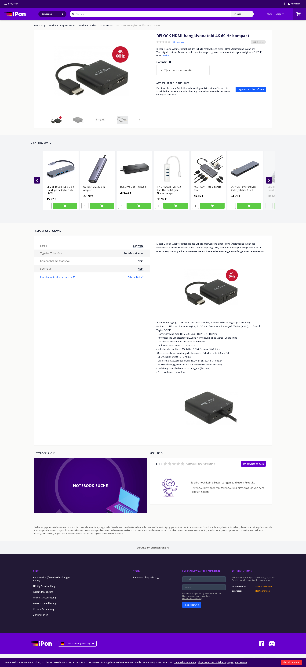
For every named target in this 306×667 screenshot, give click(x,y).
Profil (136, 570)
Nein (140, 261)
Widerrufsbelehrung (43, 591)
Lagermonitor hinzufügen (251, 89)
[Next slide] (269, 180)
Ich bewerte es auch (253, 463)
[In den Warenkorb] (65, 206)
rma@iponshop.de (263, 586)
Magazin (280, 13)
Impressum (241, 662)
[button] (56, 120)
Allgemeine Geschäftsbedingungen (215, 662)
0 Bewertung (178, 42)
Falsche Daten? (135, 277)
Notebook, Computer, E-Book (62, 25)
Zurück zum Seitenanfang (151, 547)
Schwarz (138, 245)
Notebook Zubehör (87, 25)
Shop (269, 13)
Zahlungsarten (40, 614)
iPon (36, 25)
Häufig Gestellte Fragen (45, 586)
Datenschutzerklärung (44, 603)
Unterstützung (242, 570)
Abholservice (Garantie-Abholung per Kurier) (52, 579)
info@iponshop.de (263, 591)
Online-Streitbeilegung (44, 597)
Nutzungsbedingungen (192, 596)
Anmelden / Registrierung (146, 577)
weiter (166, 55)
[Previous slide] (37, 180)
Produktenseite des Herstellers (56, 277)
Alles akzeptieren (291, 662)
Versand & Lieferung (43, 609)
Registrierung (192, 604)
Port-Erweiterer (106, 25)
